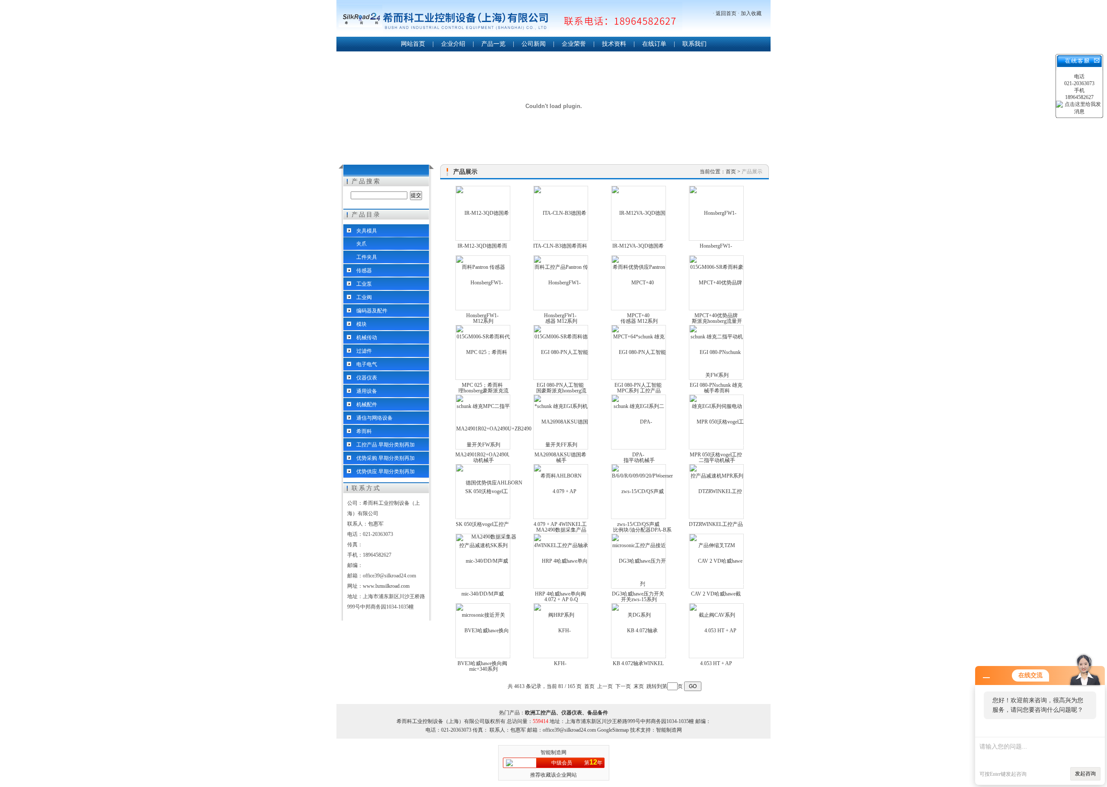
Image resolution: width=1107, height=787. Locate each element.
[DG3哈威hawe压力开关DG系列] (638, 587)
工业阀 (364, 297)
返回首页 (726, 13)
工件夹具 (366, 257)
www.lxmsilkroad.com (386, 586)
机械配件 (366, 404)
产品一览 (493, 44)
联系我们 (694, 44)
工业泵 (364, 284)
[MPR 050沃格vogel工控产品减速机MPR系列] (716, 448)
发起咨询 (1085, 774)
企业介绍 (453, 44)
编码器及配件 (371, 311)
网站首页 (413, 44)
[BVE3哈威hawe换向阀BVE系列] (483, 657)
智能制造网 (553, 752)
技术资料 (614, 44)
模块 (361, 324)
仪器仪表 (366, 378)
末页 (638, 686)
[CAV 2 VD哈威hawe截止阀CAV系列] (716, 587)
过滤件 (364, 351)
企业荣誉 (574, 44)
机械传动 (366, 338)
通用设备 (366, 391)
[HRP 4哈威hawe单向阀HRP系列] (561, 587)
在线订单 (654, 44)
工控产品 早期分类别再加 (385, 445)
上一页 (605, 686)
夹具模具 (366, 231)
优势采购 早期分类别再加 (385, 458)
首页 (731, 172)
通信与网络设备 (374, 418)
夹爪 (361, 244)
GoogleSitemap (613, 730)
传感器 (364, 271)
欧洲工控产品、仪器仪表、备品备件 (566, 713)
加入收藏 (751, 13)
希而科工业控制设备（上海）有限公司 (509, 19)
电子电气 (366, 364)
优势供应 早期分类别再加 (385, 471)
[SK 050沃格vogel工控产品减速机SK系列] (483, 518)
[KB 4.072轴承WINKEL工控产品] (638, 657)
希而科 (364, 431)
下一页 (623, 686)
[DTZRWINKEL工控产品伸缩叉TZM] (716, 518)
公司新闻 (534, 44)
